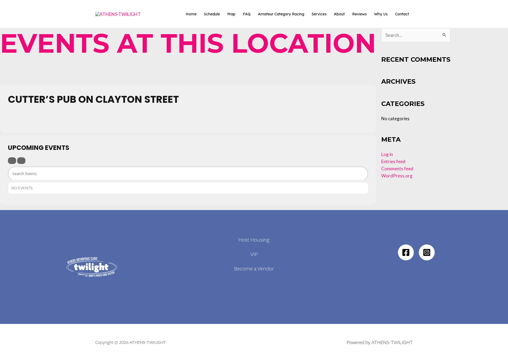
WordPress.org (396, 176)
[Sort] (21, 160)
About (339, 14)
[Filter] (12, 160)
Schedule (212, 14)
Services (319, 14)
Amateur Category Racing (281, 14)
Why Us (381, 14)
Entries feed (393, 161)
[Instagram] (427, 252)
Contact (402, 14)
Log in (387, 154)
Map (231, 14)
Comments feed (397, 168)
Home (191, 14)
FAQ (247, 14)
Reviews (359, 14)
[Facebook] (406, 252)
